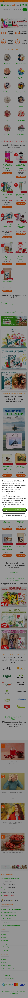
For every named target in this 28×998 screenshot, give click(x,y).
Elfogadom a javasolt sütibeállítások (14, 510)
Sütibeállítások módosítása (14, 515)
